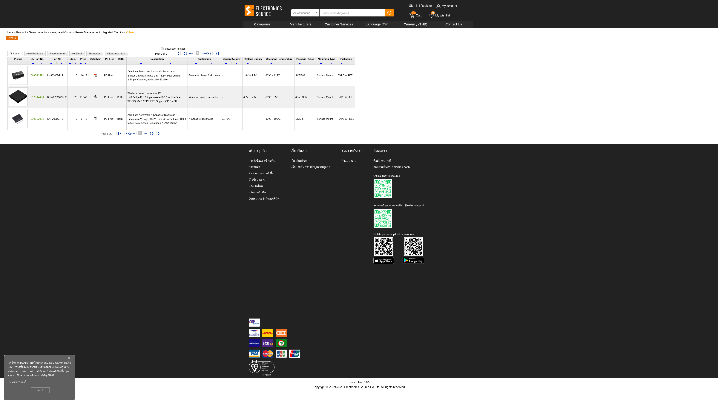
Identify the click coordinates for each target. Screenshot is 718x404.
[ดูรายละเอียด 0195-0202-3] (18, 127)
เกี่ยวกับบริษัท (299, 160)
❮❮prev (188, 53)
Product (21, 32)
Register (426, 5)
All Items (15, 53)
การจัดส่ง (254, 167)
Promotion (94, 53)
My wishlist (442, 15)
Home (9, 32)
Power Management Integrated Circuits (99, 32)
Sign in (413, 5)
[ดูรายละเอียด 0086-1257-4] (18, 83)
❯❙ (217, 53)
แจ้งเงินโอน (256, 186)
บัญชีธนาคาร (257, 179)
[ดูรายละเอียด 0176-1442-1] (18, 105)
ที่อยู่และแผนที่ (382, 160)
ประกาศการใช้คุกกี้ (17, 382)
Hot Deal (76, 53)
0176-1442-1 (37, 97)
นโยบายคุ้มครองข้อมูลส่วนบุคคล (310, 167)
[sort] (33, 63)
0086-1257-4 (37, 75)
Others (130, 32)
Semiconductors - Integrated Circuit (50, 32)
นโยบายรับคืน (257, 192)
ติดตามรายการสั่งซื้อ (261, 173)
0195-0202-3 (37, 118)
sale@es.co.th (401, 167)
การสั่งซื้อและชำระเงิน (262, 160)
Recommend (57, 53)
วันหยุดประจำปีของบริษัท (264, 198)
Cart (417, 15)
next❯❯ (206, 53)
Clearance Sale (116, 53)
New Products (35, 53)
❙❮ (177, 53)
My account (449, 5)
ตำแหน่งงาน (348, 160)
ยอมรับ (40, 390)
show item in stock (175, 48)
